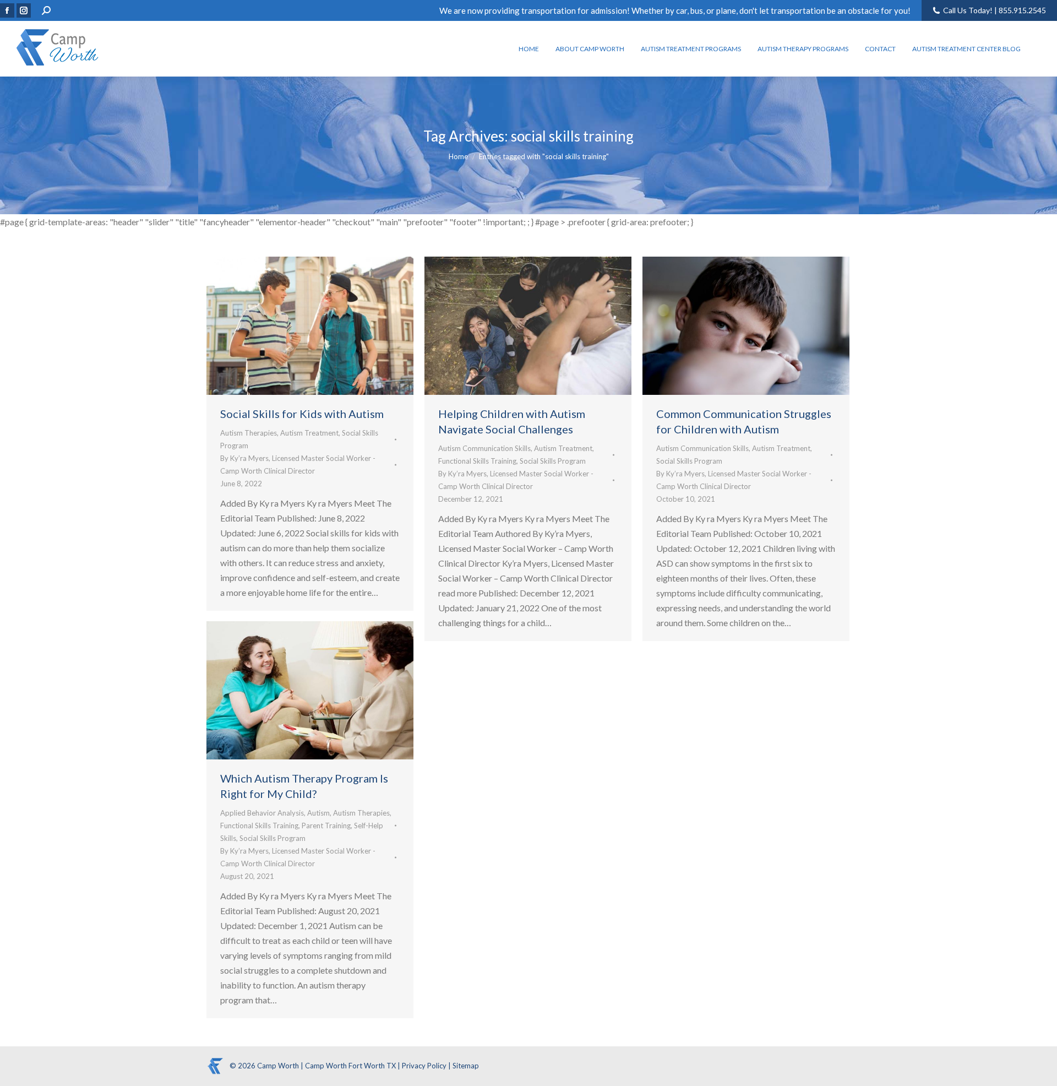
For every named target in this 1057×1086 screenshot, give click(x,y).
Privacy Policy (425, 1065)
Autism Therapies (248, 432)
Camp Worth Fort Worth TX (350, 1065)
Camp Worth (279, 1065)
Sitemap (466, 1065)
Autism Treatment (309, 432)
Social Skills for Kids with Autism (302, 413)
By (297, 464)
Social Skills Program (553, 461)
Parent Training (326, 825)
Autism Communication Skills (484, 448)
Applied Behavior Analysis (262, 812)
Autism (318, 812)
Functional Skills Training (477, 461)
